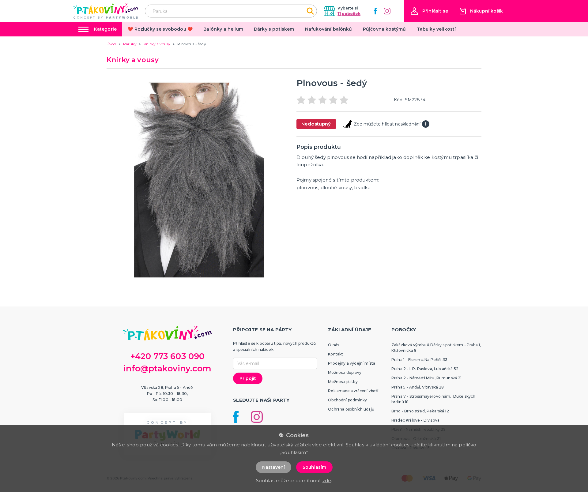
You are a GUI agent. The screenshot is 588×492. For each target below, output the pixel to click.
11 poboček (348, 13)
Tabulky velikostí (436, 29)
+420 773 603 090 (167, 356)
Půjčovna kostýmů (384, 29)
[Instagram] (387, 11)
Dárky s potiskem (274, 29)
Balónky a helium (223, 29)
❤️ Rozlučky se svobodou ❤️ (160, 29)
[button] (429, 11)
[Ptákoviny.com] (106, 10)
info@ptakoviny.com (167, 368)
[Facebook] (375, 11)
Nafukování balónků (328, 29)
